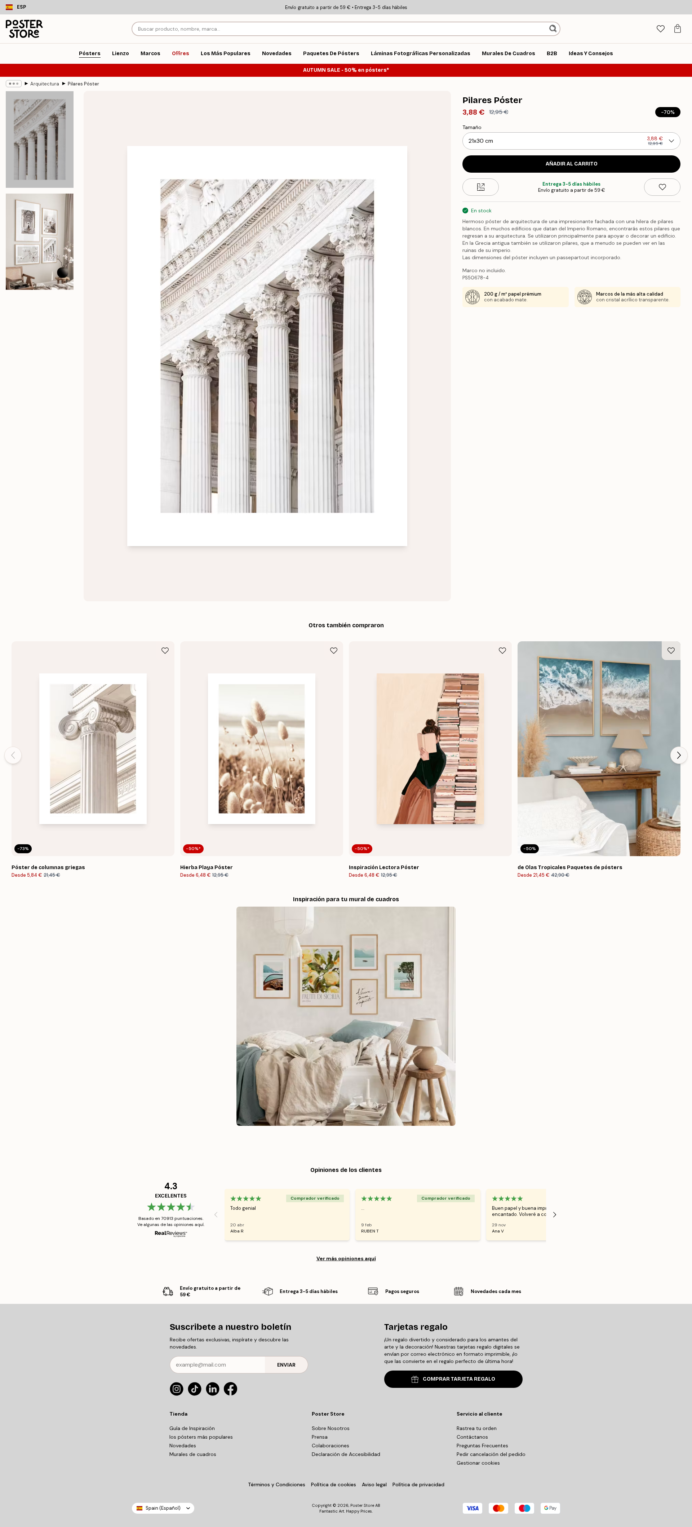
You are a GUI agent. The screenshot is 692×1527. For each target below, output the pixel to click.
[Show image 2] (40, 241)
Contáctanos (472, 1437)
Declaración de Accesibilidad (346, 1454)
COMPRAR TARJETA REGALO (459, 1379)
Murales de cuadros (192, 1454)
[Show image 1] (40, 139)
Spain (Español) (163, 1508)
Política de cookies (333, 1484)
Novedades (182, 1445)
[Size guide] (480, 187)
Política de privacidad (418, 1484)
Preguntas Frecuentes (482, 1445)
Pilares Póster (83, 84)
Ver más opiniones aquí (346, 1258)
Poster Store (362, 1505)
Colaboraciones (330, 1445)
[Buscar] (553, 29)
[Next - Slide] (679, 755)
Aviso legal (374, 1484)
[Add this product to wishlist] (662, 187)
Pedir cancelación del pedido (491, 1454)
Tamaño (472, 127)
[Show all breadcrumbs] (14, 83)
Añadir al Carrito (572, 164)
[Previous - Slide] (13, 755)
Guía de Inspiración (192, 1428)
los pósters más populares (201, 1437)
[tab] (660, 29)
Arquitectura (44, 84)
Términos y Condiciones (276, 1484)
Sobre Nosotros (331, 1428)
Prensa (320, 1437)
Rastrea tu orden (477, 1428)
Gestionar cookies (478, 1463)
